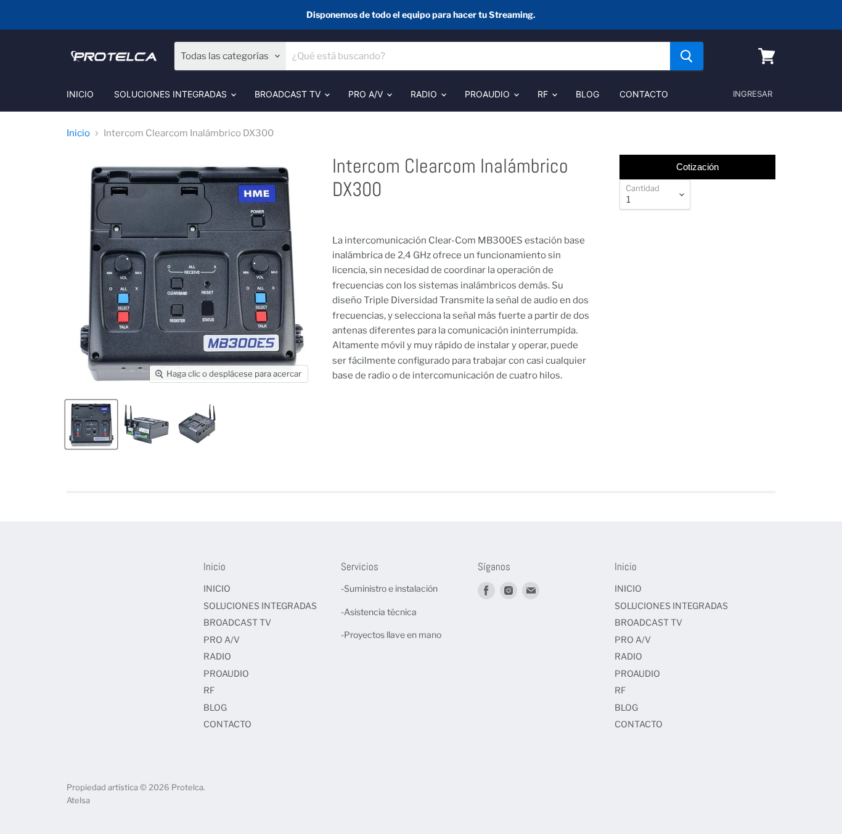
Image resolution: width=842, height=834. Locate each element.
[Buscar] (686, 56)
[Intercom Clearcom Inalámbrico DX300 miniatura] (91, 424)
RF (543, 94)
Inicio (78, 133)
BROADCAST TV (289, 94)
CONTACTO (643, 94)
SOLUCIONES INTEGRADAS (171, 94)
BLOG (587, 94)
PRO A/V (366, 94)
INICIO (80, 94)
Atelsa (78, 800)
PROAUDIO (488, 94)
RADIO (425, 94)
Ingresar (752, 94)
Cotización (697, 166)
